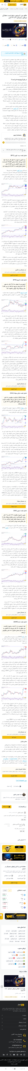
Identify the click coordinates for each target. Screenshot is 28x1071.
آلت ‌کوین (15, 108)
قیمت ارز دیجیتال (13, 933)
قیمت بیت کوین (22, 931)
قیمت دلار (7, 938)
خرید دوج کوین (20, 958)
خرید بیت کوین (20, 952)
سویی (7, 528)
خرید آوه (14, 737)
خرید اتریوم (14, 389)
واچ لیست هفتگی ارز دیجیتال (20, 21)
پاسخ (23, 819)
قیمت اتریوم (24, 293)
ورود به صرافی (12, 4)
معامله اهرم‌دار (13, 759)
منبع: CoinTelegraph (21, 781)
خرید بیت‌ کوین (14, 275)
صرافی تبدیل (14, 931)
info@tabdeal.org (17, 1045)
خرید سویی (14, 618)
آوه (23, 637)
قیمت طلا (23, 941)
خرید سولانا (14, 506)
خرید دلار (11, 941)
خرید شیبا (14, 955)
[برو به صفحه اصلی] (23, 4)
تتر (9, 890)
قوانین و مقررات (14, 1064)
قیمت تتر (6, 933)
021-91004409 (18, 1040)
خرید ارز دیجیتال (21, 933)
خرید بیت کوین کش (19, 961)
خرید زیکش (20, 964)
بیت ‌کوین (19, 170)
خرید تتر (8, 931)
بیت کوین (12, 936)
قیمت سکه (17, 941)
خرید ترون (11, 958)
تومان (5, 890)
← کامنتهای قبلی (22, 840)
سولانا (22, 408)
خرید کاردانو (9, 961)
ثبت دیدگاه (5, 806)
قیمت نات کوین (22, 938)
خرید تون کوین (14, 938)
